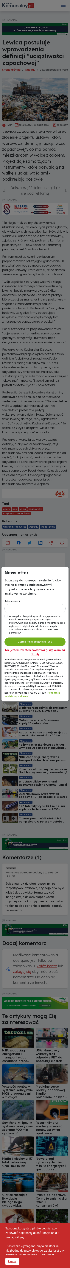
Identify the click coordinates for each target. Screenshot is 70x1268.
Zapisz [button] (12, 1261)
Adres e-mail (12, 601)
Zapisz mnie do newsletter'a (35, 641)
